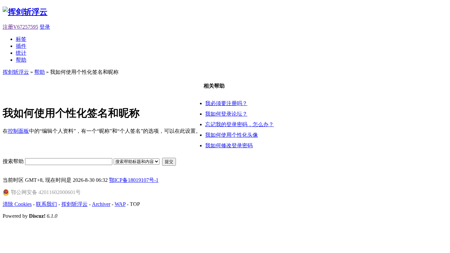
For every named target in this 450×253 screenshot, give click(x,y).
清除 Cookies (17, 204)
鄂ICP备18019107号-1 (133, 180)
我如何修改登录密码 (229, 145)
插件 (21, 46)
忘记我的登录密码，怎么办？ (239, 124)
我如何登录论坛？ (226, 114)
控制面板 (18, 131)
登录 (45, 27)
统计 (21, 53)
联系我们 (46, 204)
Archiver (101, 204)
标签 (21, 39)
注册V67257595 (20, 27)
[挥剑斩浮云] (25, 12)
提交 (169, 161)
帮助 (21, 60)
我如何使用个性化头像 (231, 135)
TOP (135, 204)
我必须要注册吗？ (226, 103)
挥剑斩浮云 (16, 72)
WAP (120, 204)
